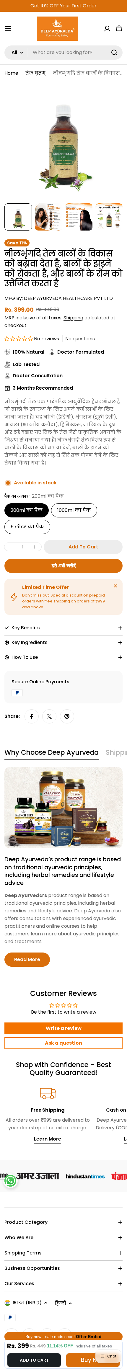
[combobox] (63, 52)
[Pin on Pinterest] (67, 716)
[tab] (51, 754)
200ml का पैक (27, 510)
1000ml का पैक (74, 510)
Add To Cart (34, 1360)
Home (11, 73)
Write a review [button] (64, 1028)
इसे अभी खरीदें (64, 565)
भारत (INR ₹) (27, 1302)
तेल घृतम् (35, 73)
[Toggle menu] (8, 28)
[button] (19, 338)
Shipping (73, 317)
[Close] (115, 586)
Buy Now (93, 1360)
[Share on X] (49, 716)
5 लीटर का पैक (27, 526)
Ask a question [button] (63, 1043)
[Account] (107, 28)
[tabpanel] (63, 867)
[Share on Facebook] (32, 716)
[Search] (114, 52)
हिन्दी (60, 1303)
